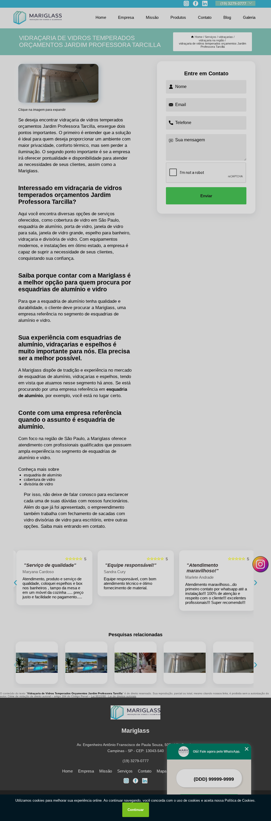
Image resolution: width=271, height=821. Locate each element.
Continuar (136, 810)
